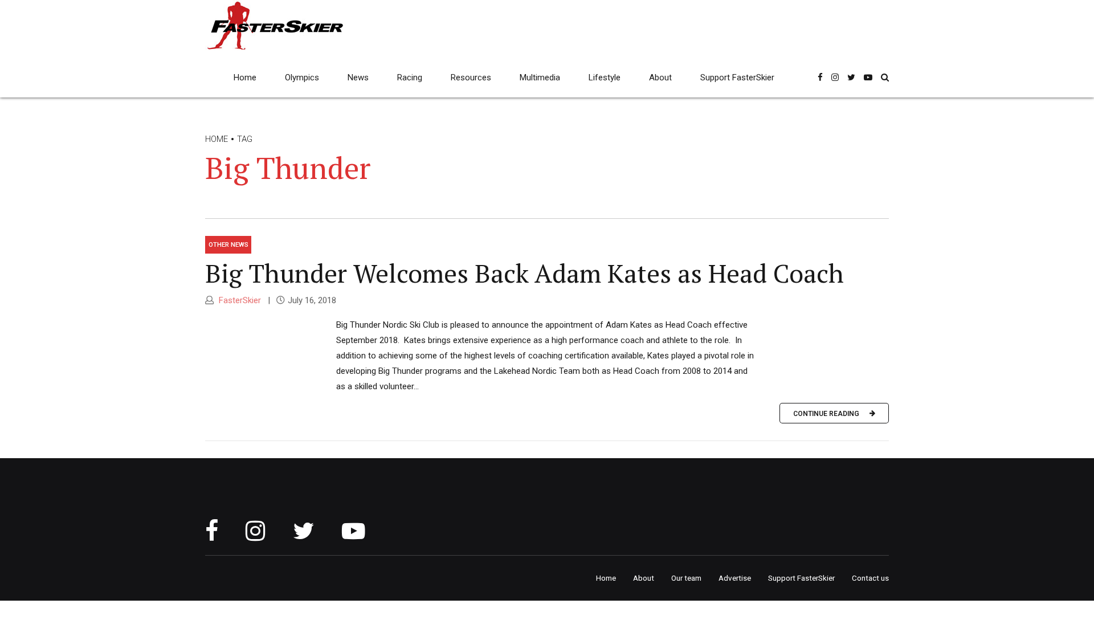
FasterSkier (239, 300)
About (660, 77)
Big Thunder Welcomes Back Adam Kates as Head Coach (524, 273)
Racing (409, 77)
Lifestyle (605, 77)
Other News (228, 244)
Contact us (870, 577)
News (358, 77)
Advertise (735, 577)
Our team (686, 577)
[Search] (885, 77)
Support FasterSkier (737, 77)
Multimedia (540, 77)
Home (245, 77)
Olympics (302, 77)
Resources (471, 77)
